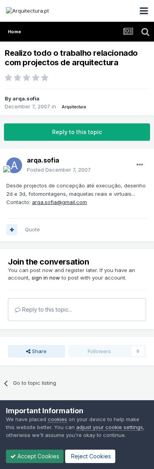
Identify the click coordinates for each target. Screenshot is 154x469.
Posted (59, 169)
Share (38, 351)
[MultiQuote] (11, 229)
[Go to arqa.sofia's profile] (14, 165)
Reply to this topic (77, 132)
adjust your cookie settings (109, 427)
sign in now (46, 277)
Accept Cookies (37, 456)
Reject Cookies (90, 456)
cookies (57, 419)
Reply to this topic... (46, 309)
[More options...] (140, 165)
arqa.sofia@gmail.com (59, 202)
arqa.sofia (26, 98)
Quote (32, 229)
